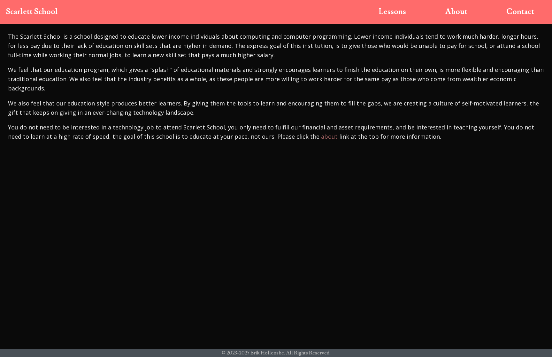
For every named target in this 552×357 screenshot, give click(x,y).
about (329, 136)
